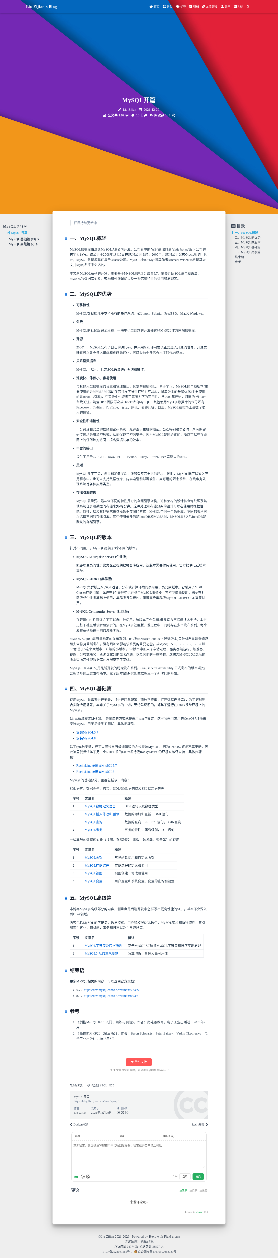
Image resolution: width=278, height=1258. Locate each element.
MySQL (78, 1085)
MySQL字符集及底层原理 (103, 945)
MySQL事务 (93, 830)
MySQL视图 (93, 873)
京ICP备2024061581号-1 (117, 1251)
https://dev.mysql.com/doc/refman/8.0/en (111, 995)
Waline (199, 1212)
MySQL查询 (93, 822)
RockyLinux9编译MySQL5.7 (96, 765)
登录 (185, 1176)
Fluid (167, 1236)
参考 (238, 262)
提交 (198, 1176)
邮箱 (122, 1136)
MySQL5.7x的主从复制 (101, 953)
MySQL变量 (93, 881)
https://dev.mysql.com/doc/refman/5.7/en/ (111, 990)
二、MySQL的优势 (247, 237)
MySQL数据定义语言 (100, 806)
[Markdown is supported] (76, 1176)
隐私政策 (147, 1241)
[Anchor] (67, 238)
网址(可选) (168, 1136)
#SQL (103, 1085)
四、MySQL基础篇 (247, 247)
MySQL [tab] (13, 226)
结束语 (239, 257)
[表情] (82, 1176)
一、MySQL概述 (246, 232)
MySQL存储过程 (97, 865)
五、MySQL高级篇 (247, 252)
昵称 (77, 1136)
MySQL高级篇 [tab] (22, 244)
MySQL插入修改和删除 (102, 814)
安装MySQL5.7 (87, 732)
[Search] (248, 6)
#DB (111, 1085)
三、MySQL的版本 (247, 242)
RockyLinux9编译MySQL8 (95, 771)
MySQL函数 (93, 857)
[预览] (88, 1176)
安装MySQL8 (86, 738)
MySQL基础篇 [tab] (22, 239)
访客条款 (131, 1241)
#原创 (95, 1085)
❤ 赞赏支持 (139, 1062)
